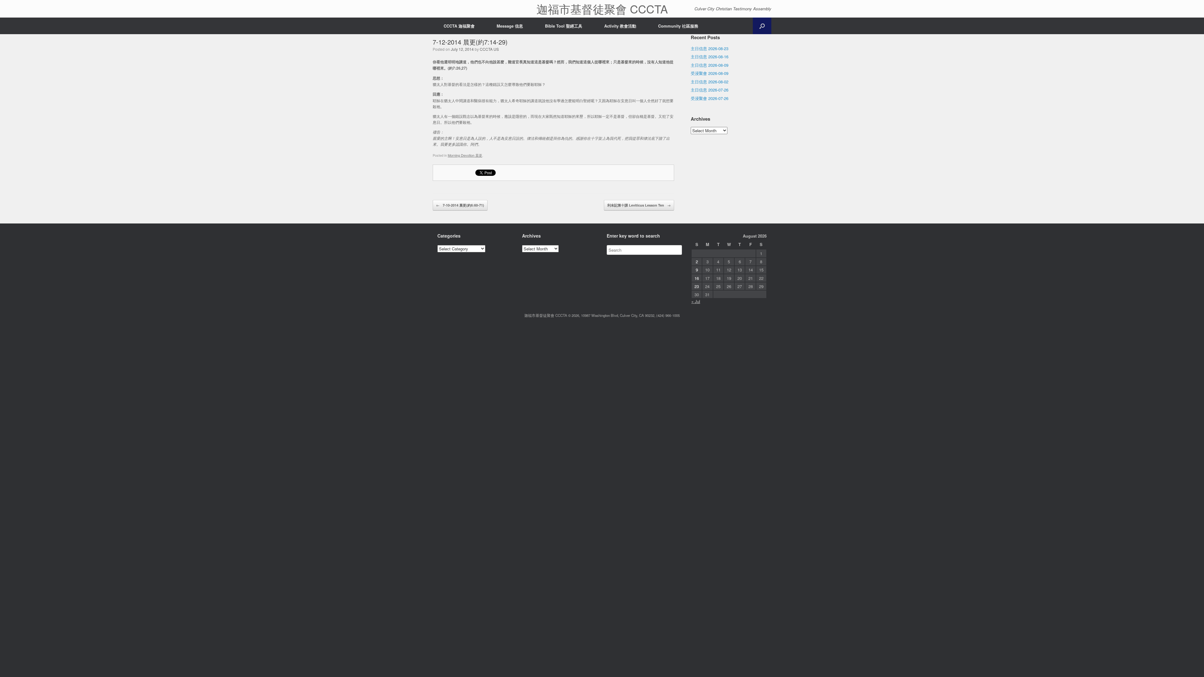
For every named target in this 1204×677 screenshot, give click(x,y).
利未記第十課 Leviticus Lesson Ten (639, 205)
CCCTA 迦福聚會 (459, 26)
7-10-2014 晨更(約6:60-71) (460, 205)
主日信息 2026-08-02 (709, 82)
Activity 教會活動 (620, 26)
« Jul (695, 301)
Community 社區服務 (678, 26)
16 (696, 278)
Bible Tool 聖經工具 (563, 26)
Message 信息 (510, 26)
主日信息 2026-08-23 (709, 48)
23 (696, 286)
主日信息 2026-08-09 (709, 65)
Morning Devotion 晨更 (465, 155)
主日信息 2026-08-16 (709, 57)
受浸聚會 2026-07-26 (709, 98)
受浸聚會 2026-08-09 (709, 73)
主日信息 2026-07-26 (709, 90)
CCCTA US (489, 49)
